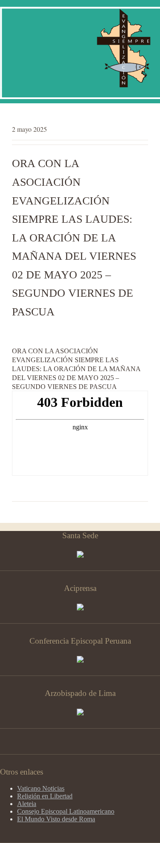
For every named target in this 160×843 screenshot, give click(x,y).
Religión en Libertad (45, 796)
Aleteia (26, 803)
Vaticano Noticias (40, 788)
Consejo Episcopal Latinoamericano (65, 811)
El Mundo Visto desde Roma (56, 819)
